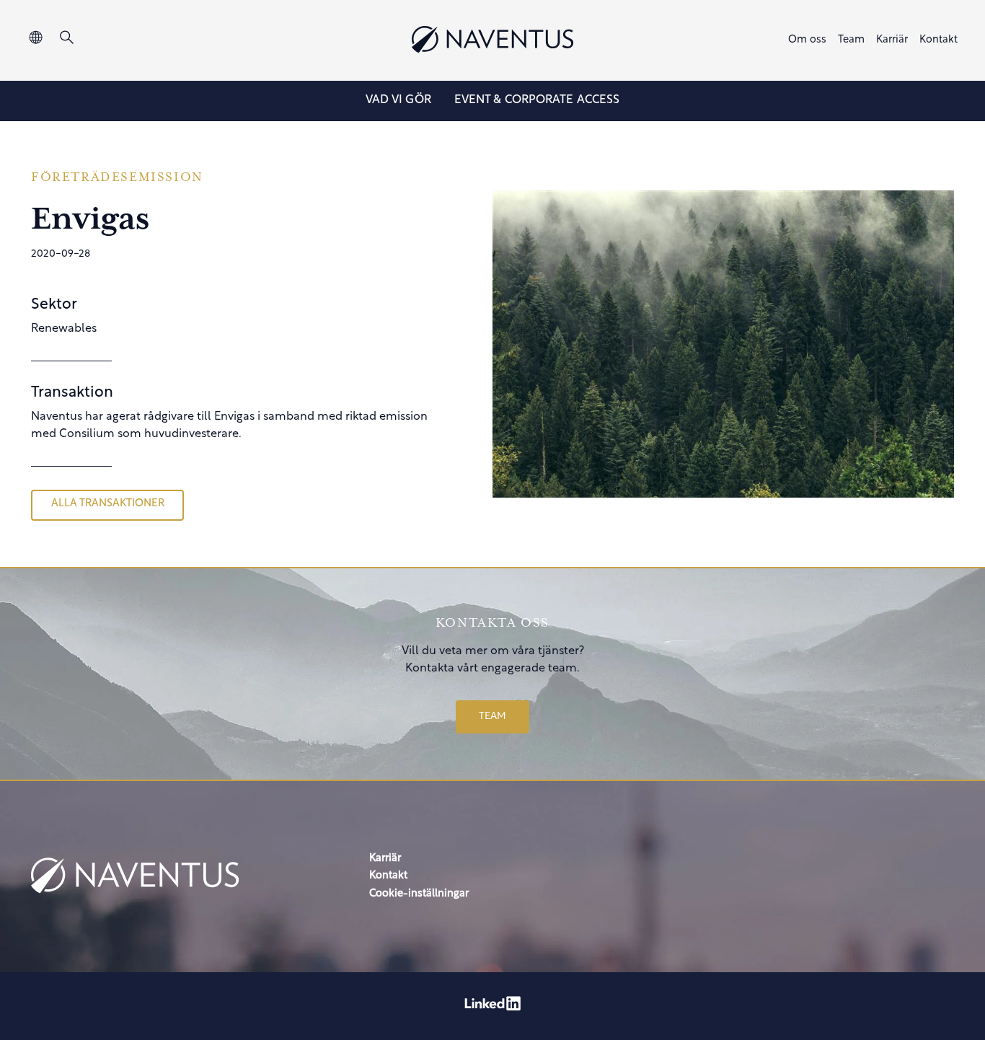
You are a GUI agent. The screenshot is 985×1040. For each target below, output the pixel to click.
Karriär (892, 40)
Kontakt (938, 40)
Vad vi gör (398, 100)
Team (851, 40)
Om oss (807, 40)
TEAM (492, 716)
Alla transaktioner (107, 503)
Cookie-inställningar (419, 894)
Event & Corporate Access (536, 100)
